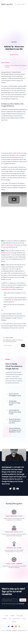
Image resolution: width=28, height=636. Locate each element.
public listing (16, 153)
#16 (12, 302)
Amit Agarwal (6, 467)
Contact (12, 615)
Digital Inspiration (13, 630)
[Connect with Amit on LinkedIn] (14, 488)
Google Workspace (8, 481)
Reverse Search (16, 618)
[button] (14, 199)
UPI (9, 618)
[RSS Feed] (19, 626)
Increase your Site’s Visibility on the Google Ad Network (14, 66)
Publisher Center (5, 253)
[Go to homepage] (7, 4)
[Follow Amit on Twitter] (10, 488)
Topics (24, 618)
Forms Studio (20, 615)
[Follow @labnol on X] (9, 626)
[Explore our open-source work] (16, 626)
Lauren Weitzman (6, 289)
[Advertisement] (14, 21)
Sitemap (14, 621)
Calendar (4, 618)
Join (23, 345)
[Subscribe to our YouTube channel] (12, 626)
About (6, 615)
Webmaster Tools (11, 245)
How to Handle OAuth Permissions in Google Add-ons (13, 366)
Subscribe (22, 600)
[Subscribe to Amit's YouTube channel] (17, 488)
